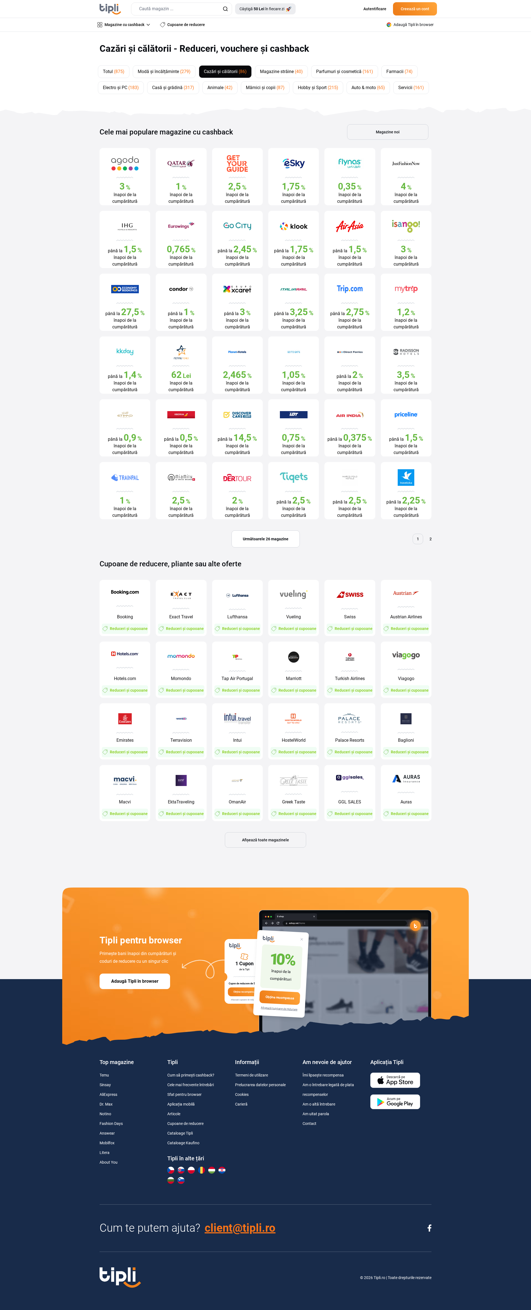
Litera (105, 1152)
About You (109, 1162)
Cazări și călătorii (225, 71)
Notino (105, 1114)
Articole (173, 1114)
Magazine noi (388, 132)
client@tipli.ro (240, 1227)
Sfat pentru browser (184, 1094)
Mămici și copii (265, 87)
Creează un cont (415, 9)
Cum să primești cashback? (190, 1075)
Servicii (411, 87)
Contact (309, 1123)
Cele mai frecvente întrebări (190, 1085)
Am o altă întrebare (319, 1104)
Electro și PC (121, 87)
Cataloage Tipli (180, 1133)
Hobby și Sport (318, 87)
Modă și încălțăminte (164, 71)
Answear (107, 1133)
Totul (113, 71)
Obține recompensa (280, 997)
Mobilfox (107, 1143)
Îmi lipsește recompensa (323, 1075)
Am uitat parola (316, 1114)
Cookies (242, 1094)
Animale (220, 87)
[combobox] (181, 9)
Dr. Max (106, 1104)
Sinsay (105, 1085)
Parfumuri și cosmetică (344, 71)
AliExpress (108, 1094)
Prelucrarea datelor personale (260, 1085)
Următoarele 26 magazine (265, 539)
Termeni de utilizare (251, 1075)
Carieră (241, 1104)
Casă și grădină (173, 87)
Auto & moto (368, 87)
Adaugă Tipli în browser (134, 981)
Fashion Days (111, 1123)
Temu (104, 1075)
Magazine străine (281, 71)
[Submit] (225, 9)
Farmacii (399, 71)
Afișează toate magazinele (265, 840)
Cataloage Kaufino (183, 1143)
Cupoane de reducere (185, 1123)
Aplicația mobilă (181, 1104)
